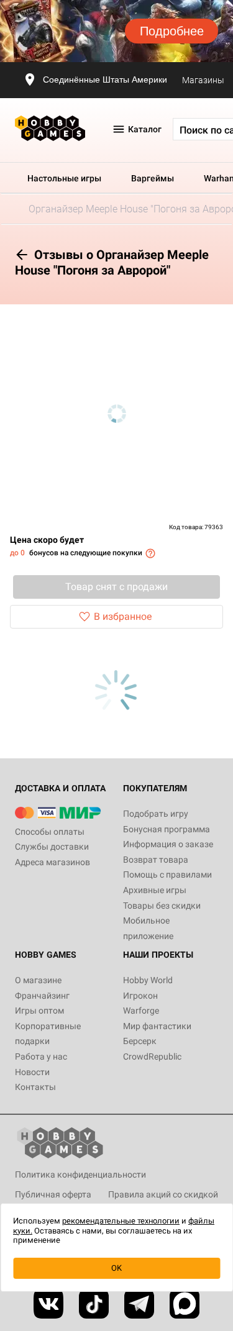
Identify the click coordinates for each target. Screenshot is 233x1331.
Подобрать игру (155, 814)
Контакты (35, 1087)
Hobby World (148, 980)
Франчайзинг (42, 996)
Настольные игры (64, 178)
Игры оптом (39, 1010)
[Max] (184, 1304)
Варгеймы (152, 178)
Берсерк (140, 1041)
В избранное (123, 616)
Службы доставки (52, 847)
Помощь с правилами (167, 874)
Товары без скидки (162, 906)
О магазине (38, 980)
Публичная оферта (53, 1194)
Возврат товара (155, 860)
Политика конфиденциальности (80, 1174)
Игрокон (140, 996)
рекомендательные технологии (121, 1220)
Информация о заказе (168, 844)
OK (116, 1268)
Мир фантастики (157, 1026)
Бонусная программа (166, 829)
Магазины (203, 80)
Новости (32, 1072)
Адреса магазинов (52, 862)
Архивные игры (154, 890)
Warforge (141, 1010)
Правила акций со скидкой (163, 1194)
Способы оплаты (50, 832)
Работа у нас (41, 1056)
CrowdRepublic (152, 1056)
